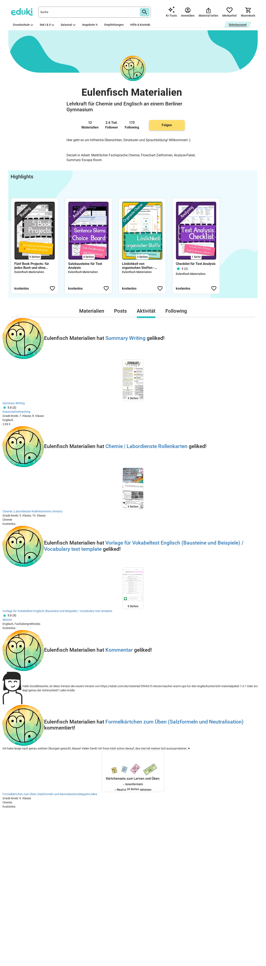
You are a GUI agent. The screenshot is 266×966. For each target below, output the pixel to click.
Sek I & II (45, 24)
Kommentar (119, 650)
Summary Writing (125, 338)
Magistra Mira (88, 794)
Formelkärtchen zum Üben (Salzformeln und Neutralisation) (174, 722)
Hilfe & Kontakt (140, 24)
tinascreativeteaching (16, 411)
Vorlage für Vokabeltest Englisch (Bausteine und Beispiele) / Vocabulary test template (57, 611)
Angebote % (90, 24)
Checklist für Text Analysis (196, 264)
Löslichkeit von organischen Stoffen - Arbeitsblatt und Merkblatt (141, 266)
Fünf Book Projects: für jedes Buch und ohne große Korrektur (31, 266)
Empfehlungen (114, 24)
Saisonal (66, 24)
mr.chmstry (55, 511)
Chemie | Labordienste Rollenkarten (146, 446)
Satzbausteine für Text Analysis (85, 266)
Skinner (7, 619)
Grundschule (21, 24)
